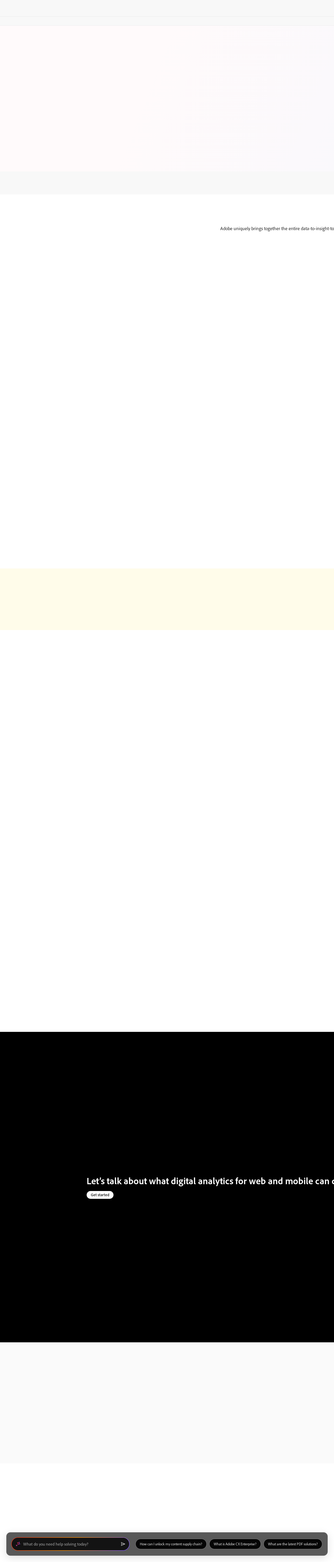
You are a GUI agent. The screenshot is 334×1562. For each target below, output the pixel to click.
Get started (100, 1194)
